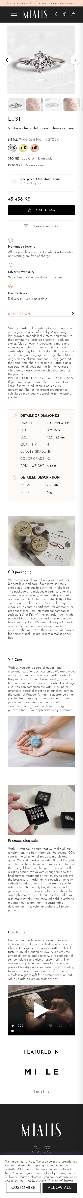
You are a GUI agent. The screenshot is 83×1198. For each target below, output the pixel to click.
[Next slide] (75, 60)
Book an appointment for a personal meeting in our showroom (41, 3)
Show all (39, 1091)
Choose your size (34, 166)
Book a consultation (46, 226)
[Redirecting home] (35, 14)
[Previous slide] (7, 60)
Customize (23, 1188)
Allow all (60, 1188)
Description (19, 314)
